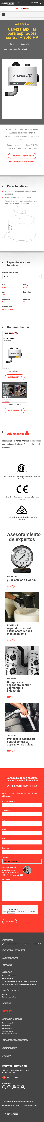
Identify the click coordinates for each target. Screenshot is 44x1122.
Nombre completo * (9, 801)
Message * (6, 880)
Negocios (6, 972)
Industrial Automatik (9, 976)
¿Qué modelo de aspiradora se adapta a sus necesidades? (21, 944)
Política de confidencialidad (11, 1105)
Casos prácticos (7, 979)
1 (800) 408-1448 (24, 786)
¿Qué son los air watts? (21, 580)
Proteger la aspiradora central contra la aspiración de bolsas (21, 741)
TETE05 (24, 49)
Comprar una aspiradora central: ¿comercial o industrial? (19, 686)
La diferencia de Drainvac (10, 997)
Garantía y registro (8, 1031)
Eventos (6, 1056)
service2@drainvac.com (11, 872)
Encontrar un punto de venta (22, 162)
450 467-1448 (12, 1078)
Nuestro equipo (10, 958)
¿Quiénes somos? (10, 990)
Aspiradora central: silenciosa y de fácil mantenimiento (19, 631)
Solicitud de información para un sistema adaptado (19, 984)
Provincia (5, 848)
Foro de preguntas (8, 1023)
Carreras (7, 965)
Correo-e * (6, 820)
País (4, 839)
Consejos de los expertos (15, 1040)
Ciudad (5, 829)
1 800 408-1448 (34, 3)
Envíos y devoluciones (9, 1034)
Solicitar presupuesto (22, 156)
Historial (5, 994)
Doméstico (7, 940)
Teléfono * (6, 811)
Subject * (5, 857)
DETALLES (11, 3)
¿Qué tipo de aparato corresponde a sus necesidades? (20, 981)
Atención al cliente (12, 1019)
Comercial (25, 44)
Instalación (6, 1026)
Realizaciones (9, 1048)
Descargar (13, 377)
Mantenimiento (7, 1028)
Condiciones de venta (30, 1105)
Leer (9, 586)
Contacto (7, 1011)
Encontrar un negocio (13, 950)
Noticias (6, 1003)
